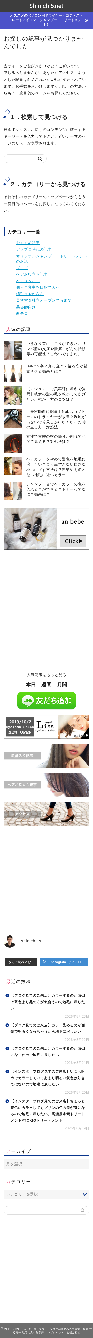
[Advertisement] (46, 614)
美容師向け (26, 307)
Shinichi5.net (47, 5)
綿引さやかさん (30, 294)
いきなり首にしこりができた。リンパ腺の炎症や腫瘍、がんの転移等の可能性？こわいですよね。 (56, 348)
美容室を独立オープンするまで (44, 300)
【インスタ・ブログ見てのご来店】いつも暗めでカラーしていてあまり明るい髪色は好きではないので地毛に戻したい (48, 1078)
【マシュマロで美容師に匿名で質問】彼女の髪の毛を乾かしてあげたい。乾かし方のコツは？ (56, 394)
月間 (62, 684)
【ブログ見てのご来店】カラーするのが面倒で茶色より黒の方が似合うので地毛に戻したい (48, 1002)
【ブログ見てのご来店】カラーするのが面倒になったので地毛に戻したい (48, 1052)
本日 (31, 684)
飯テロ (22, 313)
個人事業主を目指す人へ (38, 287)
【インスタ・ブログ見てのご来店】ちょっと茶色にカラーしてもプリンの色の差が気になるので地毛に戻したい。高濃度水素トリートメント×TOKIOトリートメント (48, 1110)
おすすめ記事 (28, 243)
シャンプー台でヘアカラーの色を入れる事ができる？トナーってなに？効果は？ (56, 489)
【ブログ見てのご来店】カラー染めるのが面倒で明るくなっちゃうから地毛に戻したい (48, 1028)
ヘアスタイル (28, 281)
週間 (46, 684)
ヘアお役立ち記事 (32, 274)
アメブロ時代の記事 (34, 249)
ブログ (22, 268)
